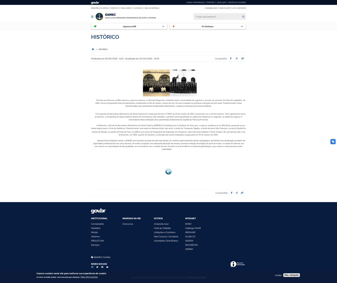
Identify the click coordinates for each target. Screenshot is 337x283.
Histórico (95, 236)
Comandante (97, 223)
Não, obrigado (291, 275)
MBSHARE (190, 232)
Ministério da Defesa (100, 8)
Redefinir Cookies (101, 257)
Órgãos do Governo (237, 2)
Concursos (127, 223)
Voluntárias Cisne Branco (166, 240)
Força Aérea (126, 8)
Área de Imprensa (152, 8)
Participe (210, 2)
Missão (94, 232)
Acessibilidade (211, 8)
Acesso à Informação (195, 2)
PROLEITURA (97, 240)
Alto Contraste (239, 8)
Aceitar (278, 275)
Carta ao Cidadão (162, 228)
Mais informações (89, 276)
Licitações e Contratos (164, 232)
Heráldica (95, 228)
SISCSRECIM (191, 244)
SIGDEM (189, 240)
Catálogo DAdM (193, 228)
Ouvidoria (138, 8)
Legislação (221, 2)
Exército (114, 8)
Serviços (95, 244)
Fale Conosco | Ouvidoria (166, 236)
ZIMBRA (189, 249)
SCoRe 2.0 (190, 236)
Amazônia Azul (161, 223)
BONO (188, 223)
